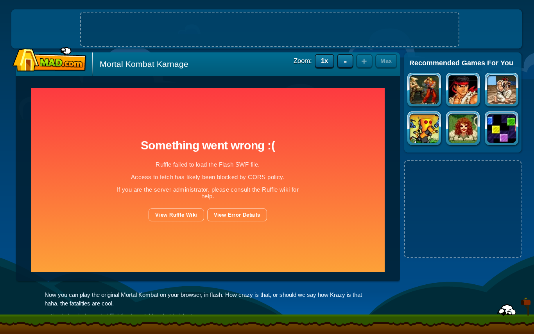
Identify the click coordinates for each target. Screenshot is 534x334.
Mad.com (47, 59)
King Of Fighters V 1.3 (463, 90)
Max (386, 60)
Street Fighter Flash (424, 90)
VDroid (424, 129)
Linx (502, 129)
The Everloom (463, 129)
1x (324, 61)
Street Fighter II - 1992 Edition (502, 90)
